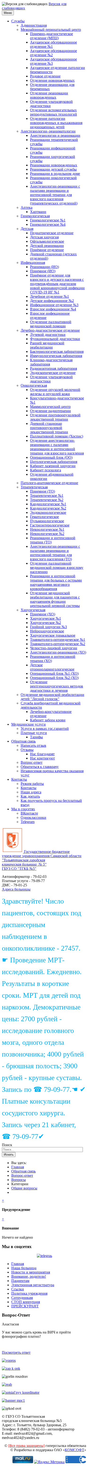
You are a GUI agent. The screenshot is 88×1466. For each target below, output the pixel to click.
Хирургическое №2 (45, 623)
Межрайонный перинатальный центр (51, 30)
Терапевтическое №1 (46, 496)
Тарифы (36, 737)
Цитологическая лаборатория (53, 462)
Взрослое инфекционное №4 (53, 309)
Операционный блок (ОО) (51, 457)
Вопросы (18, 1180)
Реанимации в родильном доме (55, 174)
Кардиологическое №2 (48, 508)
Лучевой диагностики (47, 335)
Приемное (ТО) (42, 491)
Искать (9, 1154)
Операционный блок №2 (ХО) (54, 678)
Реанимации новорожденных (53, 165)
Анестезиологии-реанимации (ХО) (58, 652)
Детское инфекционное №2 (52, 301)
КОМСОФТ (74, 1450)
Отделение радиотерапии (50, 411)
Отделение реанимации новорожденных (49, 95)
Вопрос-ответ (31, 762)
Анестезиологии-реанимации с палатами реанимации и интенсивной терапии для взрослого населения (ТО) (55, 552)
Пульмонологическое (47, 521)
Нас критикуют (42, 758)
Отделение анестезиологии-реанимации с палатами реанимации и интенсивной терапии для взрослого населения (57, 446)
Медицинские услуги (28, 724)
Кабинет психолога (45, 470)
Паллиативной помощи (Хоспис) (56, 436)
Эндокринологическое (48, 512)
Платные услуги (34, 733)
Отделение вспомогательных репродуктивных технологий (53, 112)
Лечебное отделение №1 (49, 296)
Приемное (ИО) (42, 271)
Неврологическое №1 (47, 529)
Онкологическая (34, 385)
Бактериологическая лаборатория (57, 351)
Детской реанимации (47, 246)
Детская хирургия (44, 237)
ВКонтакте (29, 813)
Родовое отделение (45, 76)
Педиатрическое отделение (51, 233)
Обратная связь (23, 741)
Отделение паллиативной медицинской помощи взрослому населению (56, 567)
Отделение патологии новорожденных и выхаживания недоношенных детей (56, 122)
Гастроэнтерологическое (49, 525)
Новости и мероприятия (30, 1272)
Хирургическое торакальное (52, 635)
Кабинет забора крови (47, 720)
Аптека (26, 207)
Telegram (27, 822)
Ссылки (17, 1289)
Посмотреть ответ (16, 1352)
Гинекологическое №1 (47, 220)
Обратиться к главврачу (40, 767)
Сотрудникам (22, 1298)
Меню (8, 13)
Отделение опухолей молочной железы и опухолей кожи (55, 392)
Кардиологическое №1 (48, 504)
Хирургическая (33, 610)
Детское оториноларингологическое (52, 667)
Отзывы (27, 750)
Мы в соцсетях (23, 809)
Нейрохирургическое (47, 631)
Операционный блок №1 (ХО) (54, 673)
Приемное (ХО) (42, 614)
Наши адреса (31, 792)
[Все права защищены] (26, 1446)
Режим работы (32, 784)
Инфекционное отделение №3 (54, 305)
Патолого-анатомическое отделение (49, 483)
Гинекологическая (35, 216)
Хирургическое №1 (45, 618)
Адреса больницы (16, 889)
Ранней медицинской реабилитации (47, 345)
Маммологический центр (50, 407)
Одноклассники (33, 817)
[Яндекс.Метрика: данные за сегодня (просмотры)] (49, 1462)
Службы (18, 21)
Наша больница (23, 1268)
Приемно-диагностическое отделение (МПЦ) (51, 36)
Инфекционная (33, 263)
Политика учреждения (29, 1293)
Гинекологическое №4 (47, 224)
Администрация (34, 25)
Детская (27, 229)
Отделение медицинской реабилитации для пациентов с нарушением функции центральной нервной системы (55, 599)
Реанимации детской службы (53, 169)
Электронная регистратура (32, 1285)
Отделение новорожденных (52, 80)
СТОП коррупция (25, 1302)
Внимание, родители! (28, 1276)
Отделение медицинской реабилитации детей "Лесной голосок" (52, 697)
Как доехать (30, 796)
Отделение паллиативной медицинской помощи (50, 324)
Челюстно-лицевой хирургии (53, 648)
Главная (17, 1167)
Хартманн (38, 212)
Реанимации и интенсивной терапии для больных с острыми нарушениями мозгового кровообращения (56, 582)
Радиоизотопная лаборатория (53, 368)
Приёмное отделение (47, 250)
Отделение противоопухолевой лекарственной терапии (55, 417)
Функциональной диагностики (55, 339)
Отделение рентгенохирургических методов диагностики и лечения (56, 686)
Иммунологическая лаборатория (56, 356)
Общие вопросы (24, 1188)
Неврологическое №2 (47, 534)
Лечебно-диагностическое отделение (50, 330)
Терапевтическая (34, 487)
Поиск (7, 1145)
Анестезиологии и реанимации (55, 135)
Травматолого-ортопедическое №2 (57, 644)
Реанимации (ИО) (44, 267)
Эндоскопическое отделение (53, 373)
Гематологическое (44, 517)
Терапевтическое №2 (46, 500)
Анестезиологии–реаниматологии (48, 131)
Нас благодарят (42, 754)
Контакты (19, 779)
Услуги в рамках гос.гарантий (45, 729)
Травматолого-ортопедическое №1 (57, 640)
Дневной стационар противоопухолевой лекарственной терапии (49, 428)
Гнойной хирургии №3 (48, 627)
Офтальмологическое (47, 241)
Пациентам (20, 1281)
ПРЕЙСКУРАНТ (25, 1306)
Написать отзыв (33, 745)
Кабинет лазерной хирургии (53, 466)
